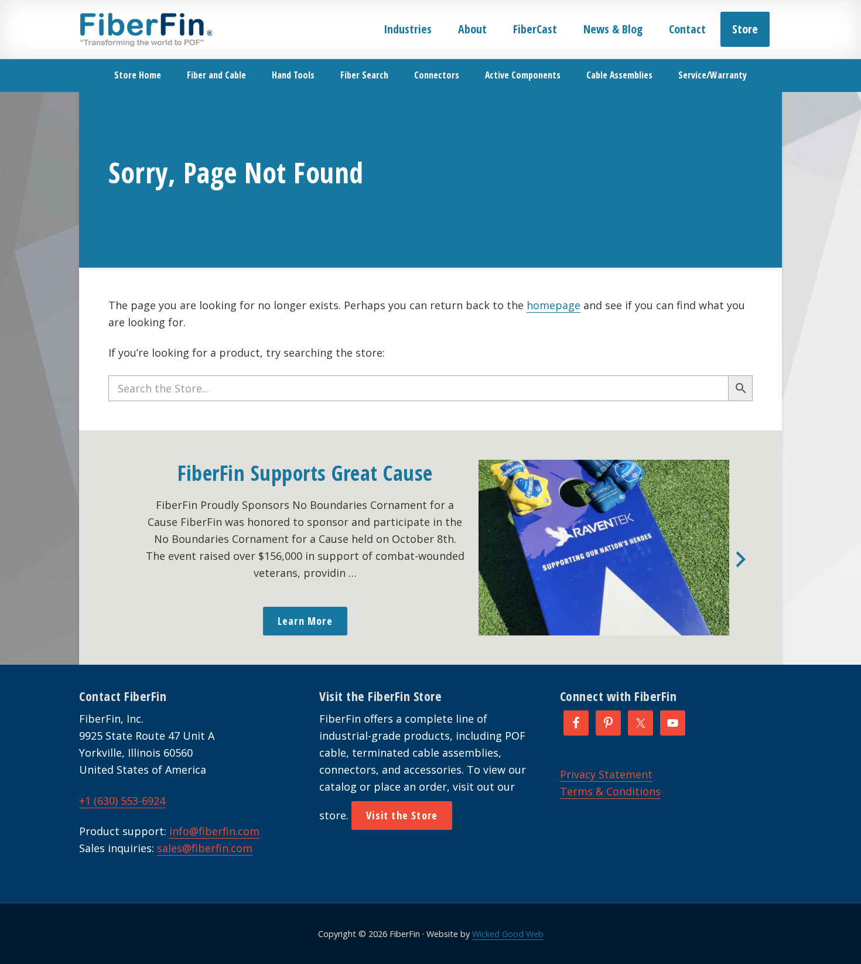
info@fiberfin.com (214, 831)
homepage (553, 305)
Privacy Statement (606, 774)
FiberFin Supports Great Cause (305, 473)
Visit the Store (402, 815)
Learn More (305, 621)
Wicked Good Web (508, 933)
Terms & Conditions (610, 791)
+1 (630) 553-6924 (122, 801)
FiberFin (145, 29)
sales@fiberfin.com (204, 848)
